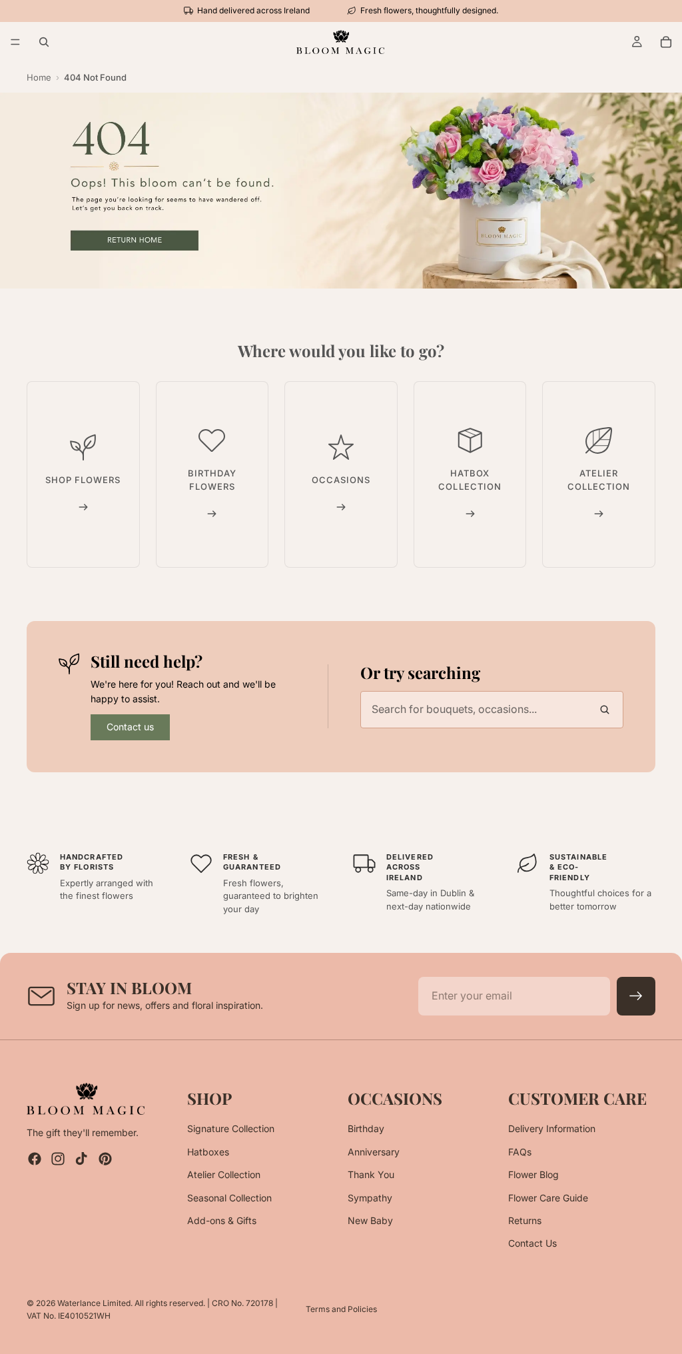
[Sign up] (636, 996)
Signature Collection (230, 1128)
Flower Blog (533, 1174)
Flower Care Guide (548, 1197)
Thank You (371, 1174)
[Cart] (666, 42)
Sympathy (370, 1197)
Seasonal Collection (229, 1197)
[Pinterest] (105, 1159)
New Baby (370, 1220)
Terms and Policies (341, 1309)
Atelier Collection (223, 1174)
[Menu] (15, 42)
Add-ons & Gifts (221, 1220)
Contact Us (532, 1243)
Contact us (130, 726)
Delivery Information (551, 1128)
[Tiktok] (81, 1159)
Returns (524, 1220)
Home (39, 77)
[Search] (44, 42)
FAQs (519, 1151)
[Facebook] (35, 1159)
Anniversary (374, 1151)
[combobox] (491, 709)
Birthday (366, 1128)
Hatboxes (208, 1151)
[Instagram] (58, 1159)
